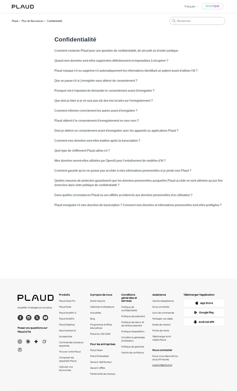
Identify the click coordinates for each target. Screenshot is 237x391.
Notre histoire (97, 301)
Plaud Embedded (99, 356)
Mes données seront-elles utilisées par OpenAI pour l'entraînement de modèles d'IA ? (110, 160)
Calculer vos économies (66, 368)
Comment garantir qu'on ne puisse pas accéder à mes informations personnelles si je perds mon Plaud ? (122, 170)
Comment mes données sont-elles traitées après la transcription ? (97, 140)
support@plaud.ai (162, 365)
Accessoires (65, 336)
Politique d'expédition (133, 331)
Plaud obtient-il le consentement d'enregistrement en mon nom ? (96, 120)
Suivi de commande (163, 312)
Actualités (95, 312)
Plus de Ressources (32, 21)
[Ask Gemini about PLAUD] (36, 341)
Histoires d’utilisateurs (102, 306)
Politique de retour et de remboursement (132, 324)
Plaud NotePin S (67, 312)
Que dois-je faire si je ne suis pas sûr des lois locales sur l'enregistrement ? (103, 100)
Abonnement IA (67, 330)
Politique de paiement (133, 316)
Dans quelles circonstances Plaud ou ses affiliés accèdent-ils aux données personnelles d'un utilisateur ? (123, 195)
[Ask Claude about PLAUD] (28, 341)
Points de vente (160, 330)
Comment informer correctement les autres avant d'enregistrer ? (95, 110)
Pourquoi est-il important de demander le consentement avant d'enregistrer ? (104, 90)
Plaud (15, 21)
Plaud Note (65, 306)
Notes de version (161, 324)
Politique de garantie (132, 346)
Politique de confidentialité (129, 309)
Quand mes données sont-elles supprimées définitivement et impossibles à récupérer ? (111, 60)
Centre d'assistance (163, 301)
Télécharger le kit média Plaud (161, 338)
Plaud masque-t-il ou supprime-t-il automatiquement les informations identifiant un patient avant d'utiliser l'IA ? (126, 70)
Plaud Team (96, 350)
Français (190, 6)
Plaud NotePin (66, 318)
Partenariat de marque (102, 373)
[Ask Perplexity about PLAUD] (20, 349)
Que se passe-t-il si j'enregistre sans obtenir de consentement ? (95, 80)
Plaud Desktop (67, 324)
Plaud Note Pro (67, 301)
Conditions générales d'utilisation (133, 339)
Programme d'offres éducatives (101, 326)
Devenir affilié (97, 368)
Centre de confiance (132, 352)
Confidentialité (54, 21)
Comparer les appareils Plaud (67, 359)
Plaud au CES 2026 (100, 333)
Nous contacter (160, 306)
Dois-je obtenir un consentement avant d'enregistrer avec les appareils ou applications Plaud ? (116, 130)
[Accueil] (23, 6)
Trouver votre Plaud (70, 351)
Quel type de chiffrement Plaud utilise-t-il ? (82, 150)
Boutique (212, 6)
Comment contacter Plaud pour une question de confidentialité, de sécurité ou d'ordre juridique (116, 50)
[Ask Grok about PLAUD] (44, 341)
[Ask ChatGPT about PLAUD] (20, 341)
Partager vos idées (162, 318)
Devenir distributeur (101, 362)
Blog (92, 318)
